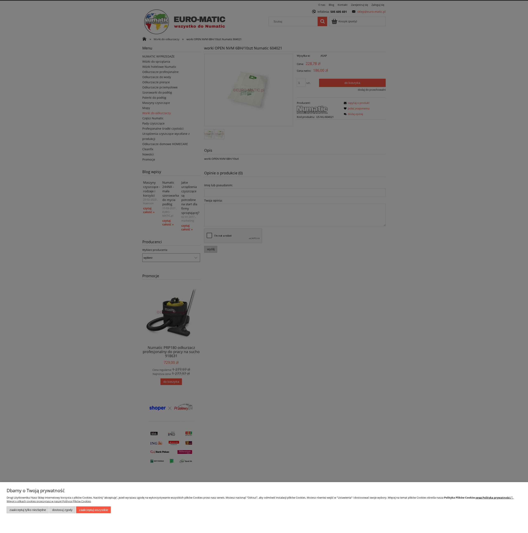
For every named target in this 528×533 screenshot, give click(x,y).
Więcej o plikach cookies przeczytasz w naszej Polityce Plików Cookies (49, 501)
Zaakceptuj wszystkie (93, 510)
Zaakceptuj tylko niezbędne (27, 510)
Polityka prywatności (496, 497)
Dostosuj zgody (62, 510)
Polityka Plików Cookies (459, 497)
